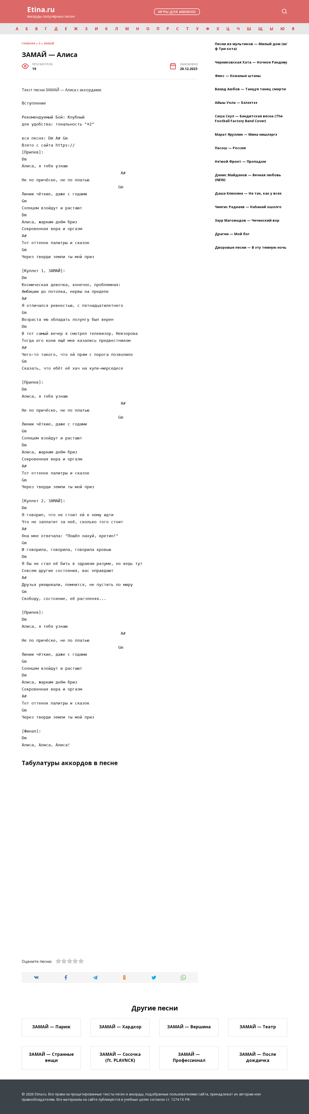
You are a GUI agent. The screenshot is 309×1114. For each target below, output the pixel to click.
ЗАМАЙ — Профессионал (189, 1057)
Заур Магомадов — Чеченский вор (247, 220)
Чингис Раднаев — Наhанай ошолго (248, 206)
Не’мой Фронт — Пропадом (240, 161)
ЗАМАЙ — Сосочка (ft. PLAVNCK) (120, 1057)
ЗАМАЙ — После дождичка (257, 1057)
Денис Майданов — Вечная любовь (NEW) (248, 177)
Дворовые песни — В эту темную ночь (250, 247)
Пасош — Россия (230, 148)
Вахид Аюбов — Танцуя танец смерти (250, 89)
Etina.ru (41, 9)
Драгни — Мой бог (232, 234)
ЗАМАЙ (49, 43)
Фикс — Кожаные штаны (238, 75)
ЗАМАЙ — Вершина (189, 1026)
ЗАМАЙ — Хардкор (120, 1026)
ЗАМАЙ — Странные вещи (51, 1057)
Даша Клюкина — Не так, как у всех (248, 193)
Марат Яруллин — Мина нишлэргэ (246, 134)
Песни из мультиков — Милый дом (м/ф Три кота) (251, 46)
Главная (28, 43)
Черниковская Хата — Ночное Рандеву (251, 62)
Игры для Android (177, 11)
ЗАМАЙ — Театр (257, 1026)
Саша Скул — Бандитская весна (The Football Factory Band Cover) (249, 118)
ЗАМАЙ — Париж (51, 1026)
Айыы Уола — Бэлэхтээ (236, 102)
